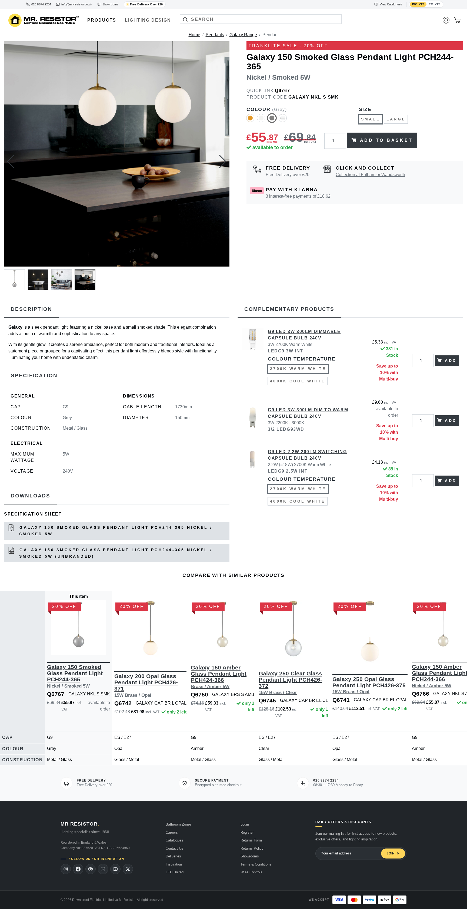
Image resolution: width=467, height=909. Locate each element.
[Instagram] (66, 869)
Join (390, 853)
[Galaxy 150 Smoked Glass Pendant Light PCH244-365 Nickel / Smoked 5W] (116, 154)
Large (395, 119)
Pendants (215, 34)
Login (245, 824)
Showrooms (250, 856)
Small (370, 119)
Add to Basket (386, 140)
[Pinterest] (90, 869)
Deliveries (173, 856)
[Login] (446, 20)
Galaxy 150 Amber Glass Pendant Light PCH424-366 (218, 676)
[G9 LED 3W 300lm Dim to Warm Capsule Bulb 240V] (252, 421)
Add (450, 360)
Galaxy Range (243, 34)
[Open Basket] (457, 20)
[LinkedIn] (103, 869)
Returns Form (251, 840)
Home (194, 34)
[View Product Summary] (104, 646)
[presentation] (11, 161)
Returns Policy (252, 848)
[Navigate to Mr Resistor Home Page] (43, 20)
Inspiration (174, 864)
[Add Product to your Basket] (53, 646)
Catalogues (174, 840)
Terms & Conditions (256, 864)
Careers (172, 832)
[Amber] (250, 120)
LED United (175, 872)
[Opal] (282, 120)
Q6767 (282, 90)
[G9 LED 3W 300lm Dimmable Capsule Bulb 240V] (252, 360)
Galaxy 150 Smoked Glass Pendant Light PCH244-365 (75, 676)
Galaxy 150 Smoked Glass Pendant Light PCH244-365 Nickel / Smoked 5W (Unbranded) (114, 553)
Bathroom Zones (179, 824)
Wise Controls (251, 872)
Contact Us (174, 848)
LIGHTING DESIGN (148, 20)
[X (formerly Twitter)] (128, 869)
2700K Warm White (298, 368)
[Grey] (272, 120)
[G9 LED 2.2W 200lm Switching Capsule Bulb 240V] (252, 481)
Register (247, 832)
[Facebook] (78, 869)
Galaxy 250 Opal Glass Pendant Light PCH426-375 (369, 685)
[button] (185, 19)
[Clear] (261, 120)
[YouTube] (115, 869)
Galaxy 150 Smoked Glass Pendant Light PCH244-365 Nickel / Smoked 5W (114, 530)
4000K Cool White (297, 381)
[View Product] (78, 627)
